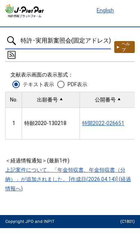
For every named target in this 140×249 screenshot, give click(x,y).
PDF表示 (77, 84)
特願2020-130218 (45, 123)
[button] (50, 100)
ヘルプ (126, 46)
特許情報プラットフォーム (24, 11)
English (105, 10)
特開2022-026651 (103, 123)
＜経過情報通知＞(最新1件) (37, 161)
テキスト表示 (38, 84)
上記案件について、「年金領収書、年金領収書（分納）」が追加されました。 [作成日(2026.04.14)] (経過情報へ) (68, 179)
